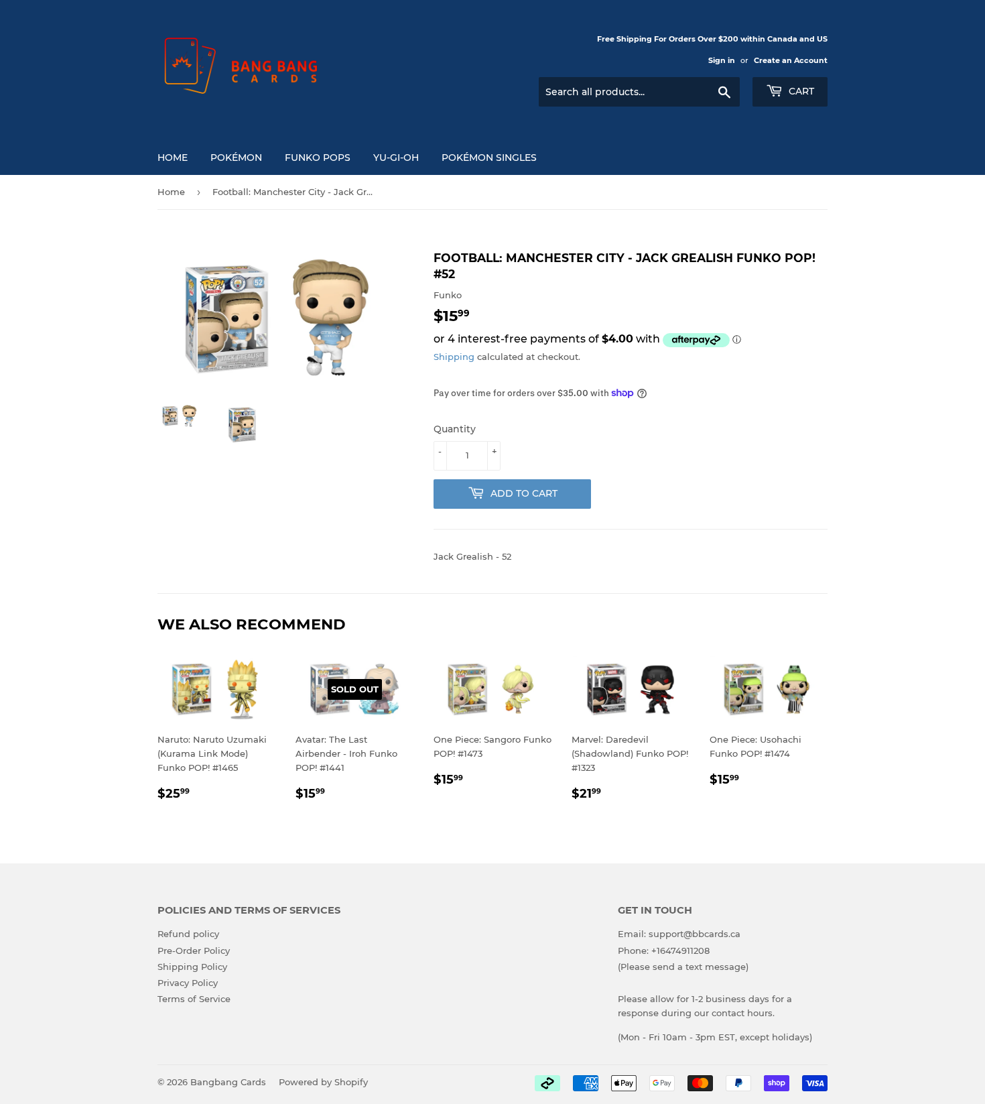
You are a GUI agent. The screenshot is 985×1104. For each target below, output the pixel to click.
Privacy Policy (187, 982)
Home (172, 157)
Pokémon (236, 157)
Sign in (721, 60)
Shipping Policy (192, 966)
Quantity (455, 429)
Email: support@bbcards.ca (679, 933)
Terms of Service (194, 998)
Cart (800, 91)
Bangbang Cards (228, 1082)
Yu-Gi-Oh (396, 157)
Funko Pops (317, 157)
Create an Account (791, 60)
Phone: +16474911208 (664, 950)
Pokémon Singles (489, 157)
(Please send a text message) (683, 966)
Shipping (454, 356)
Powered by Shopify (323, 1082)
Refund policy (188, 933)
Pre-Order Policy (193, 950)
